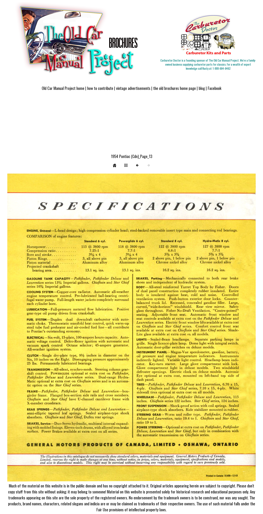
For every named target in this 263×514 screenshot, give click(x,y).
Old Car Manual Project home (63, 88)
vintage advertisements (133, 88)
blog (202, 88)
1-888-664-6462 (221, 68)
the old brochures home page (174, 88)
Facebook (214, 88)
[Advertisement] (131, 124)
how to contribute (100, 88)
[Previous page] (57, 327)
